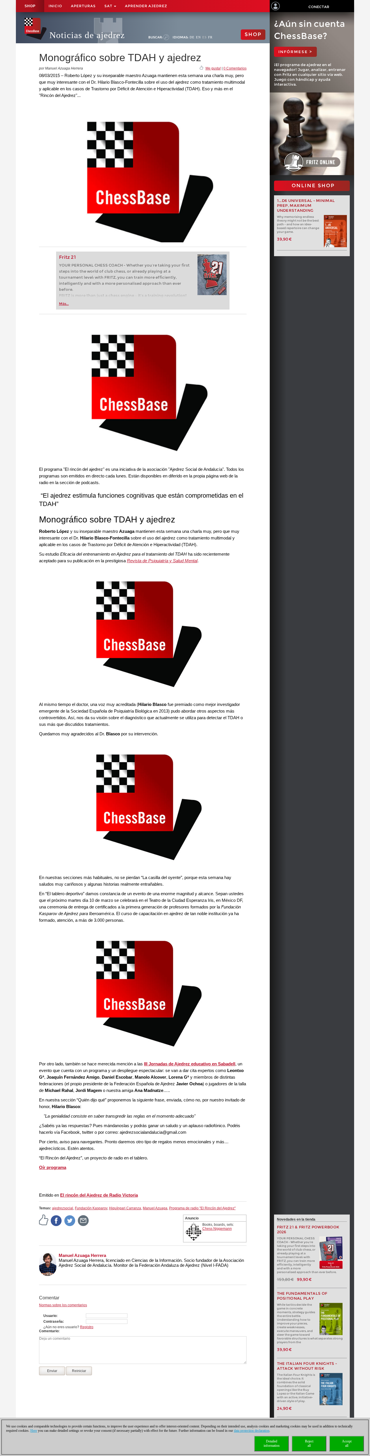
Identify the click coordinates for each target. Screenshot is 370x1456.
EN (198, 37)
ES (204, 37)
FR (210, 37)
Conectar (318, 7)
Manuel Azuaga (155, 1208)
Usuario (49, 1316)
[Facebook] (56, 1221)
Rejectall (309, 1443)
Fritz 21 (67, 257)
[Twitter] (70, 1221)
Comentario (48, 1331)
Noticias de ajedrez (87, 35)
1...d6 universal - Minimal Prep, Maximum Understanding (306, 205)
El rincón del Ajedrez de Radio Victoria (99, 1195)
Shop (30, 6)
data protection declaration (251, 1431)
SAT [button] (108, 6)
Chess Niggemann (217, 1229)
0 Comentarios (235, 68)
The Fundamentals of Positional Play (302, 1296)
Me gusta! (213, 68)
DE (192, 37)
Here (33, 1431)
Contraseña (53, 1322)
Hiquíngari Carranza (125, 1208)
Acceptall (347, 1443)
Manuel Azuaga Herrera (82, 1255)
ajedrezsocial (62, 1208)
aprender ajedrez (146, 6)
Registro (86, 1327)
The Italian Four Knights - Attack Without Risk (307, 1366)
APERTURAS (83, 6)
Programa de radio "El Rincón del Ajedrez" (202, 1208)
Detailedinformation (272, 1443)
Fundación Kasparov (91, 1208)
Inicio (55, 6)
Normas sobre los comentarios (63, 1305)
